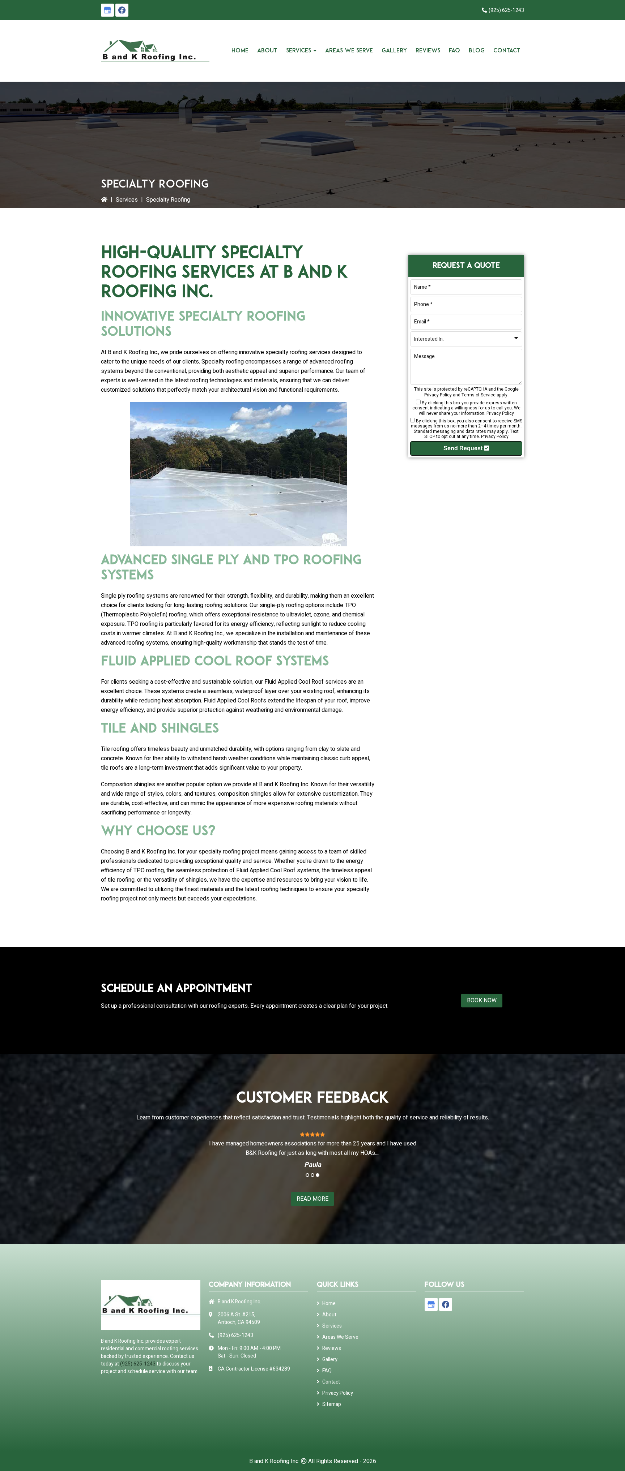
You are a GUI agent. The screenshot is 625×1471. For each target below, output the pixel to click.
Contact (331, 1382)
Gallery (329, 1359)
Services (127, 199)
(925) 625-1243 (506, 10)
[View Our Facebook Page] (121, 10)
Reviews (331, 1348)
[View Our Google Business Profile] (107, 10)
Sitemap (331, 1404)
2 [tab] (312, 1175)
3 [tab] (317, 1175)
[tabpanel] (312, 1150)
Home (329, 1303)
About (329, 1315)
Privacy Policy (438, 395)
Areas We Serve (340, 1337)
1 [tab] (307, 1175)
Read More (312, 1199)
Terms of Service (479, 395)
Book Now (482, 1000)
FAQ (327, 1371)
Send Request (463, 448)
